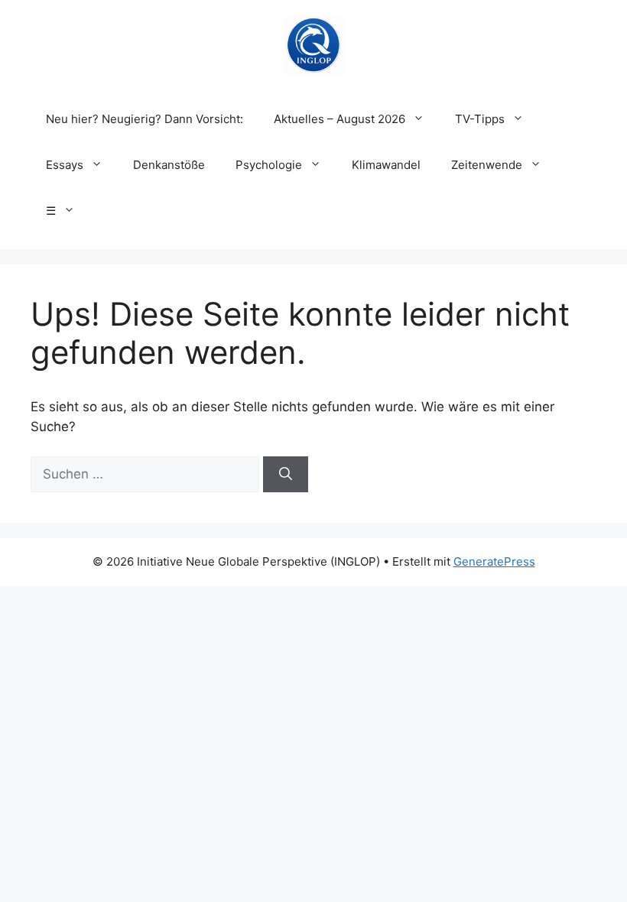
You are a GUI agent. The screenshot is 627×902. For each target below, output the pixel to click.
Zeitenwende (486, 164)
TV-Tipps (480, 119)
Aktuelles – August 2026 (339, 119)
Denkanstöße (169, 164)
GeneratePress (494, 561)
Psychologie (269, 164)
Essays (64, 164)
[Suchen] (285, 474)
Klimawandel (386, 164)
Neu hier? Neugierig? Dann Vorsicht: (144, 119)
